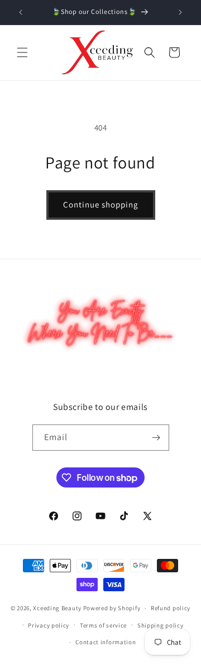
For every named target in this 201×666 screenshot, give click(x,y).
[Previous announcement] (20, 12)
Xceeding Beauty (57, 608)
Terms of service (103, 625)
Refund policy (170, 608)
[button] (22, 52)
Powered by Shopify (112, 608)
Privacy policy (48, 625)
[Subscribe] (156, 437)
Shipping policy (160, 625)
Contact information (105, 642)
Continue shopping (100, 204)
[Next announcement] (180, 12)
